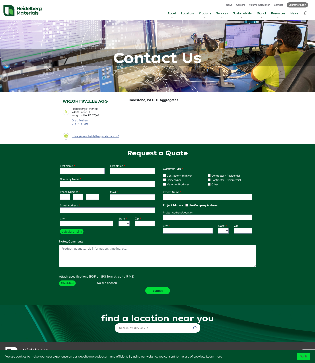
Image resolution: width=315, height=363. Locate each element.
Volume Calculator (259, 4)
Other (214, 184)
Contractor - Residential (225, 175)
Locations (188, 13)
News (229, 4)
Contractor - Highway (179, 175)
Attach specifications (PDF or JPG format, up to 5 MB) (96, 276)
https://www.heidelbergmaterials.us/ (95, 136)
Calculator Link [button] (71, 231)
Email (113, 192)
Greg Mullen (80, 120)
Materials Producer (178, 184)
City (62, 218)
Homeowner (174, 180)
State (121, 218)
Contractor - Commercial (226, 180)
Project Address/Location (178, 212)
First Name (66, 165)
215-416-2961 (81, 123)
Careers (240, 4)
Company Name (69, 179)
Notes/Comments (71, 241)
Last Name (116, 165)
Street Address (69, 205)
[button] (305, 13)
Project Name (171, 192)
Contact (278, 4)
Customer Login (297, 4)
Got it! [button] (303, 356)
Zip (137, 218)
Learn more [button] (214, 356)
